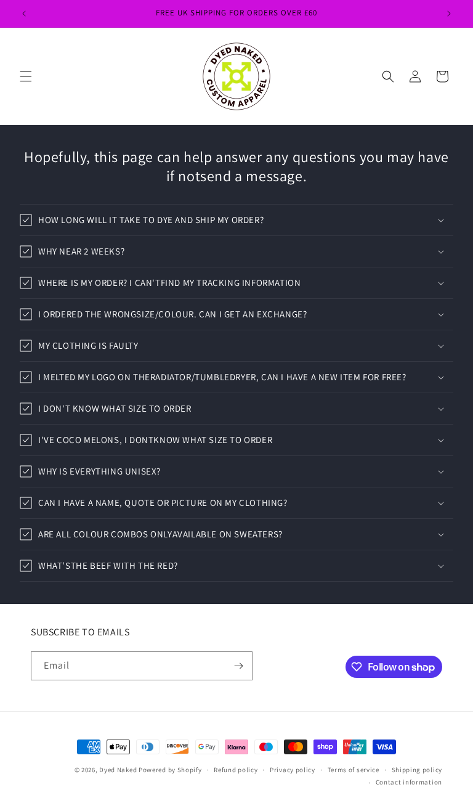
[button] (25, 76)
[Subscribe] (238, 665)
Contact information (409, 782)
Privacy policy (292, 769)
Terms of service (353, 769)
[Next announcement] (449, 13)
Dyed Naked (118, 769)
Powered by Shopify (170, 769)
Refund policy (235, 769)
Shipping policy (417, 769)
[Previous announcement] (24, 13)
